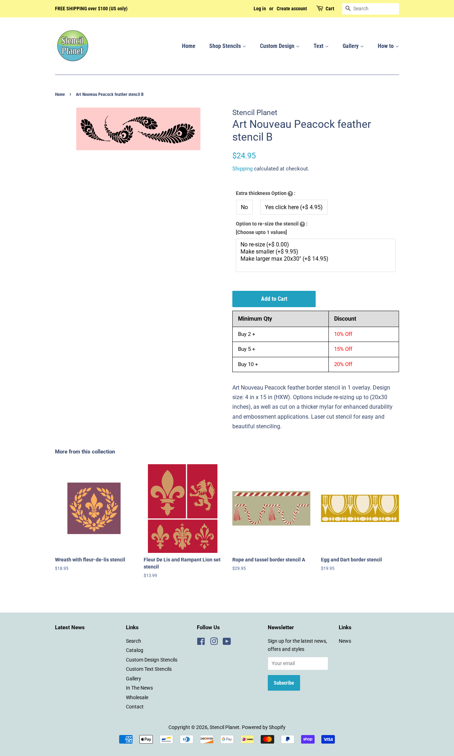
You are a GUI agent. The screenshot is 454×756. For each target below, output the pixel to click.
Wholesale (137, 697)
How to (386, 46)
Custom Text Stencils (149, 669)
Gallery (351, 46)
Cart (330, 8)
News (345, 641)
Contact (135, 706)
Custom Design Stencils (151, 660)
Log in (260, 8)
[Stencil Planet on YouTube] (227, 643)
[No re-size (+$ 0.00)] (316, 244)
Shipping (242, 168)
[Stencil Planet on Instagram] (214, 643)
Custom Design (278, 46)
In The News (139, 688)
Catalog (134, 650)
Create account (292, 8)
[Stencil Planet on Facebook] (201, 643)
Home (188, 46)
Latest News (70, 627)
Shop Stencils (225, 46)
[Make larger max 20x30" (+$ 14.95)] (316, 258)
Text (319, 46)
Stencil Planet (224, 727)
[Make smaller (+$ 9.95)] (316, 251)
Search (133, 641)
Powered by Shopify (264, 727)
